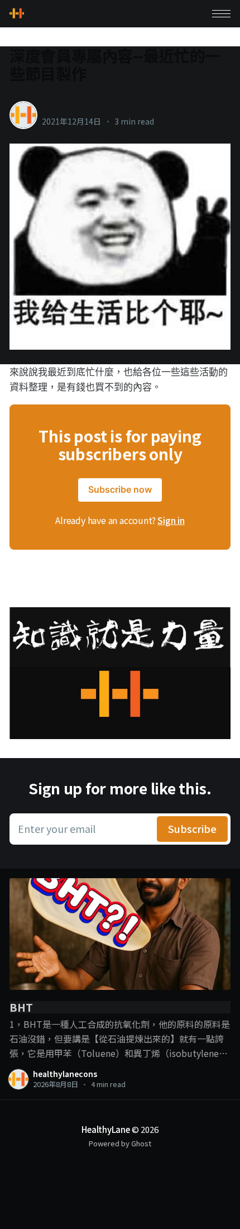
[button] (221, 13)
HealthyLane (105, 1129)
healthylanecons (78, 109)
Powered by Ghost (120, 1143)
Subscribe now (120, 489)
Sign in (171, 520)
